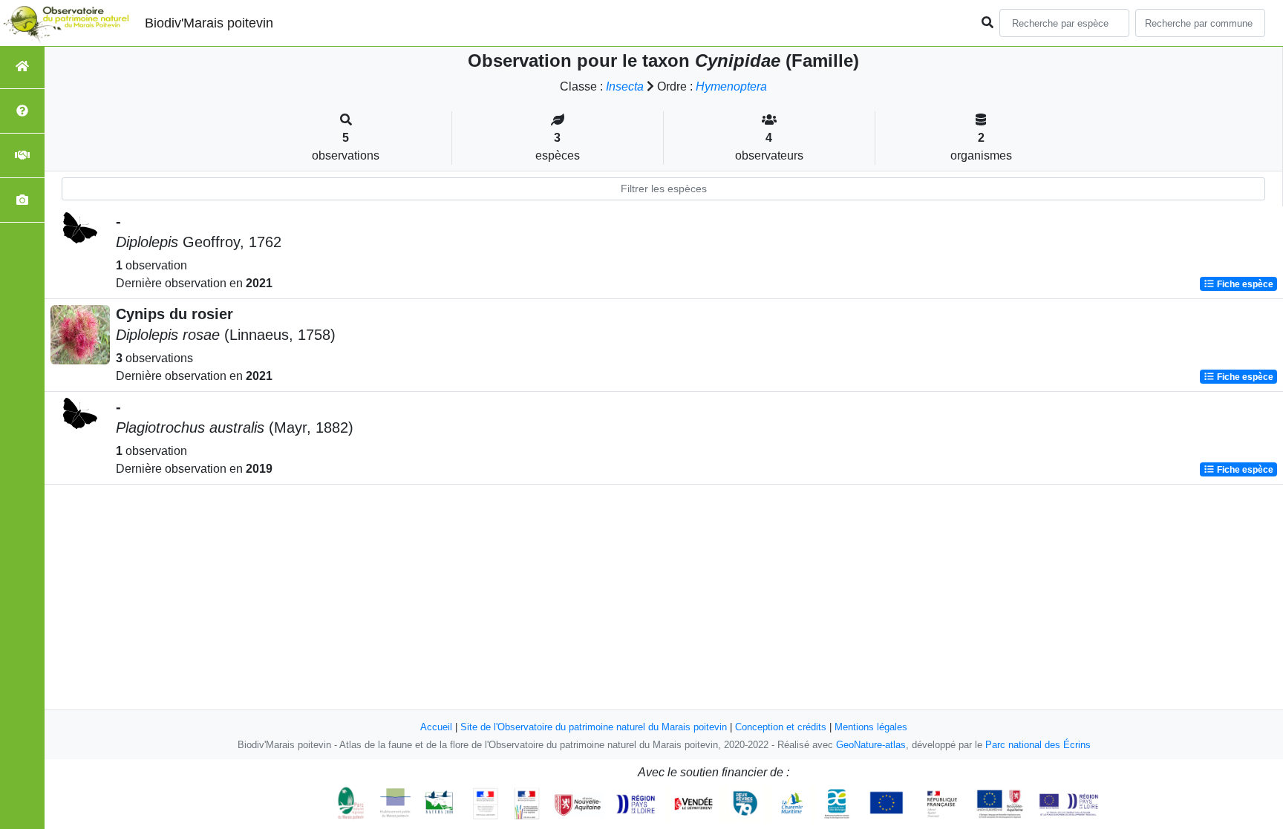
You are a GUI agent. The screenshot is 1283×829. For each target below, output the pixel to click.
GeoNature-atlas (871, 744)
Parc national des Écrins (1038, 744)
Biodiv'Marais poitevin (209, 23)
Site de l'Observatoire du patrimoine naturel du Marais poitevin (593, 727)
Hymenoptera (731, 86)
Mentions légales (871, 727)
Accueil (436, 727)
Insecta (625, 86)
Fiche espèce (1244, 284)
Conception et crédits (780, 727)
